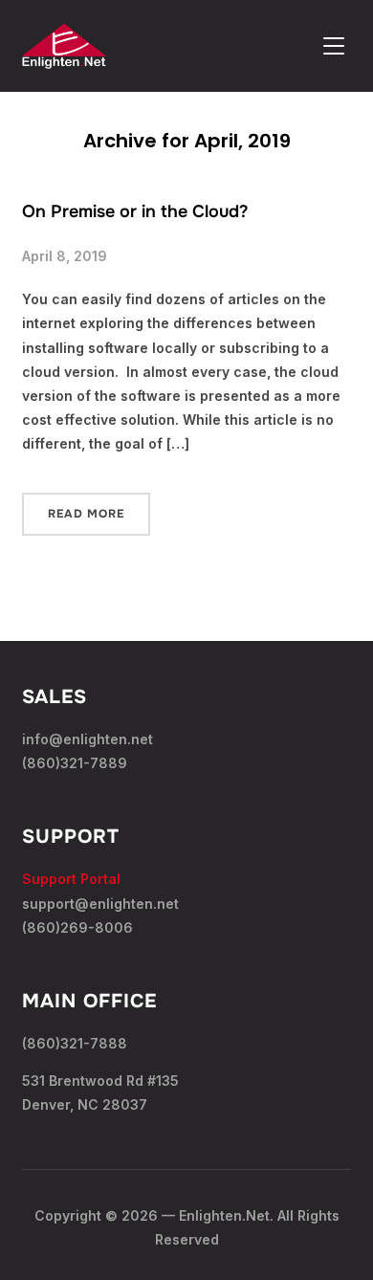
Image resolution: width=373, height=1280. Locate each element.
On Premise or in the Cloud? (135, 211)
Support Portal (71, 879)
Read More (86, 513)
